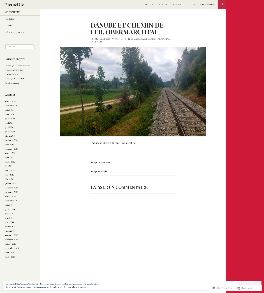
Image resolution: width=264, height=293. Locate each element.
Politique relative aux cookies (75, 287)
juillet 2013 (10, 256)
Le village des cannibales (15, 78)
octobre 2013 (10, 243)
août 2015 (9, 157)
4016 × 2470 (120, 38)
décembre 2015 (11, 148)
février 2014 (10, 226)
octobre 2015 (10, 153)
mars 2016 (9, 144)
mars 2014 (9, 222)
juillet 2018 (10, 131)
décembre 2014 (11, 187)
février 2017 (10, 135)
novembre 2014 (11, 192)
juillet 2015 (10, 161)
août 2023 (9, 114)
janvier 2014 (10, 230)
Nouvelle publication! (14, 70)
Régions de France (14, 32)
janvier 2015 (10, 183)
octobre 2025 (10, 101)
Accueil (149, 4)
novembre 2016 (11, 140)
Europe (9, 25)
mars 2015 (9, 174)
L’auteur (162, 4)
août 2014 (9, 205)
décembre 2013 (11, 235)
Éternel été (14, 4)
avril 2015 (9, 170)
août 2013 (9, 252)
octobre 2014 (10, 196)
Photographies (207, 4)
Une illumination (12, 83)
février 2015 (10, 179)
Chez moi (176, 4)
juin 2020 (9, 127)
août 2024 (9, 110)
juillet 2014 (10, 209)
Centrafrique (12, 12)
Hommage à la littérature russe (18, 65)
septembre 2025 (12, 105)
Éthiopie (9, 19)
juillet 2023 (10, 118)
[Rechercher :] (19, 46)
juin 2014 (9, 213)
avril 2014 (9, 218)
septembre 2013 (12, 248)
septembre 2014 (12, 200)
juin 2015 (9, 166)
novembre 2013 (11, 239)
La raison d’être (11, 74)
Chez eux (190, 4)
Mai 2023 (9, 122)
